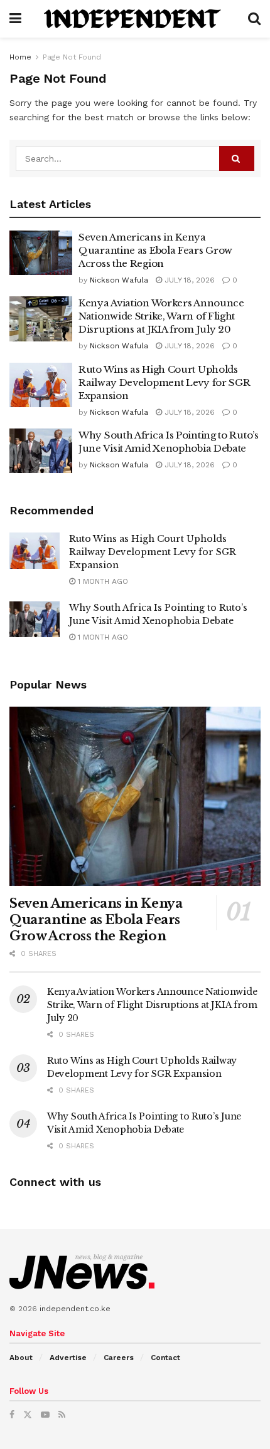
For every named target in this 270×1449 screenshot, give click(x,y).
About (21, 1357)
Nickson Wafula (119, 280)
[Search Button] (254, 19)
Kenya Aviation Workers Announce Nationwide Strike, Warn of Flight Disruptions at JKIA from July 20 (161, 316)
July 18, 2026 (188, 280)
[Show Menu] (15, 19)
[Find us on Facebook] (11, 1414)
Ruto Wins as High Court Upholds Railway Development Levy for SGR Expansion (164, 382)
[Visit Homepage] (134, 19)
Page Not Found (72, 57)
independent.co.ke (75, 1308)
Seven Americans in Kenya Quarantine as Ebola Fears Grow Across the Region (155, 250)
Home (20, 57)
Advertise (68, 1357)
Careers (119, 1357)
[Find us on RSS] (61, 1414)
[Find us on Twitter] (27, 1414)
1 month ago (101, 581)
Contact (165, 1357)
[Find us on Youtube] (45, 1414)
